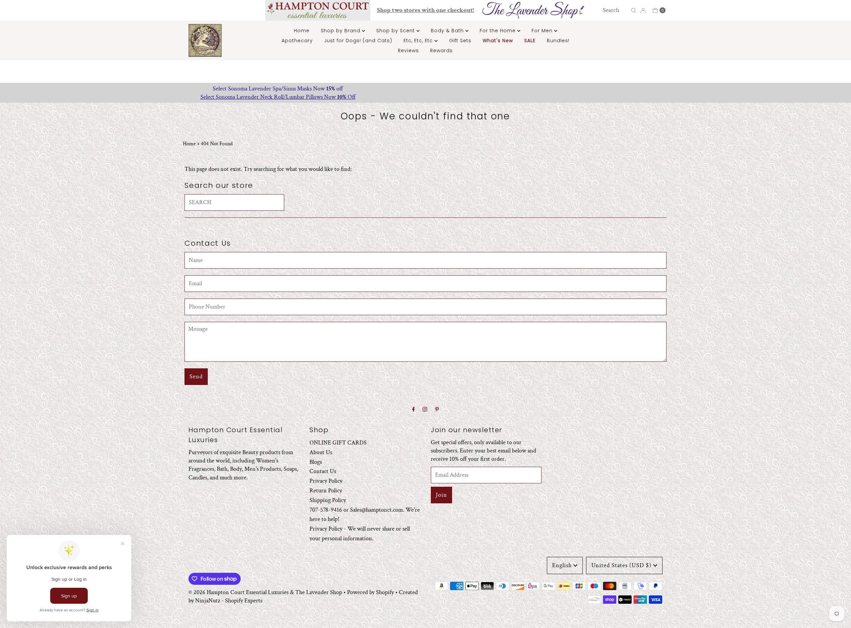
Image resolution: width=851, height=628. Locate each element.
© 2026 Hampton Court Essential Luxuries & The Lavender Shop (265, 592)
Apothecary (297, 40)
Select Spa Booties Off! (425, 97)
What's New (498, 40)
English (562, 565)
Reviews (408, 50)
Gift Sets (460, 40)
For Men (543, 30)
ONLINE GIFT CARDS (338, 442)
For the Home (498, 30)
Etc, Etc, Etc (419, 40)
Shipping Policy (327, 500)
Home (301, 30)
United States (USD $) (621, 565)
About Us (320, 452)
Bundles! (558, 40)
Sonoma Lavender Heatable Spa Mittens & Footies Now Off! (426, 88)
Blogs (315, 462)
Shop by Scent (396, 30)
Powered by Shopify (370, 592)
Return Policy (325, 490)
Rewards (441, 50)
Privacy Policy (325, 481)
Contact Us (322, 471)
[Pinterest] (437, 410)
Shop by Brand (341, 30)
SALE (530, 40)
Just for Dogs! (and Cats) (358, 40)
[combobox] (615, 10)
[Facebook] (413, 410)
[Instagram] (425, 410)
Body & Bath (448, 30)
